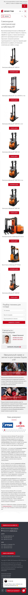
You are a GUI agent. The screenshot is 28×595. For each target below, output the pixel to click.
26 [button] (22, 431)
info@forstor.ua (13, 531)
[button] (2, 369)
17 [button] (7, 431)
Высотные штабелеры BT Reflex (11, 265)
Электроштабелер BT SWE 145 (11, 152)
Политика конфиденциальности (8, 568)
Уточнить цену (14, 72)
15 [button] (3, 431)
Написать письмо (13, 347)
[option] (14, 369)
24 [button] (19, 431)
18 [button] (8, 431)
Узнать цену (14, 100)
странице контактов (7, 506)
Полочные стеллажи (6, 576)
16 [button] (5, 431)
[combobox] (14, 310)
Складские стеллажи (6, 575)
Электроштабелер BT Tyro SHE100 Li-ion (13, 95)
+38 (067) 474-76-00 (18, 337)
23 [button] (17, 431)
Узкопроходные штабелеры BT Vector (13, 236)
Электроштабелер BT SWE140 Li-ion (12, 124)
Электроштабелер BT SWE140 (10, 67)
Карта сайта (4, 570)
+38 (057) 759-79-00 (17, 339)
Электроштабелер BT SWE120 (10, 293)
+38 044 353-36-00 (7, 546)
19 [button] (10, 431)
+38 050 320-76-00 (7, 547)
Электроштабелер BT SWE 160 (11, 208)
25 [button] (20, 431)
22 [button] (15, 431)
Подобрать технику (14, 322)
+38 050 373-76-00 (7, 539)
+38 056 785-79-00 (7, 537)
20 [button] (12, 431)
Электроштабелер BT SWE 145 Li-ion (12, 180)
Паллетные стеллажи (6, 573)
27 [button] (24, 431)
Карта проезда (14, 528)
